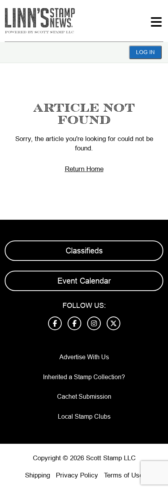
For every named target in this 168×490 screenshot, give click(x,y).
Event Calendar (84, 281)
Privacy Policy (77, 475)
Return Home (84, 169)
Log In (145, 52)
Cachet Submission (84, 396)
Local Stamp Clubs (84, 416)
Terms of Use (123, 475)
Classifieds (84, 250)
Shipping (37, 475)
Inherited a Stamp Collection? (84, 377)
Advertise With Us (84, 357)
